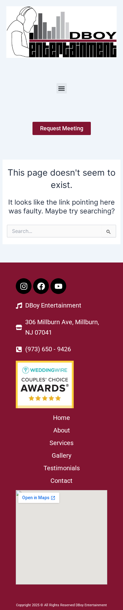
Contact (61, 480)
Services (61, 443)
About (61, 430)
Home (61, 417)
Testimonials (62, 468)
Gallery (61, 455)
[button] (61, 88)
